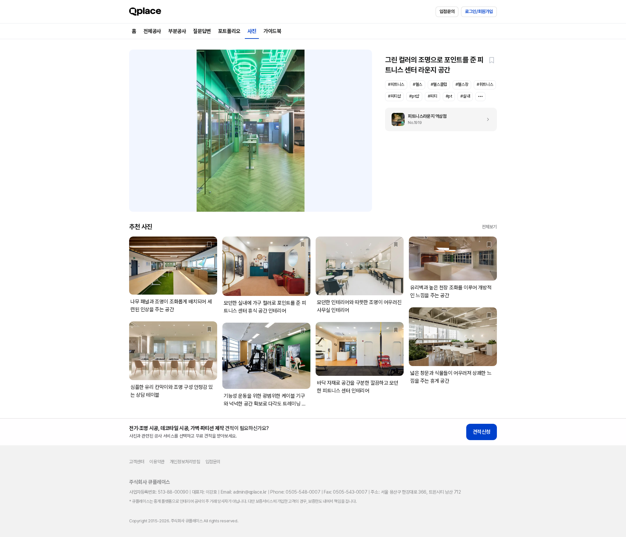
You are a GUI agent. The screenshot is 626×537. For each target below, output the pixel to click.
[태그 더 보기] (480, 96)
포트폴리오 (229, 31)
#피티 (432, 96)
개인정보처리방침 (185, 461)
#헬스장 (461, 84)
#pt (449, 96)
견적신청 (481, 432)
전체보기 (489, 226)
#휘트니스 (485, 84)
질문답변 (202, 31)
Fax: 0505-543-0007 (345, 492)
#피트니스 (396, 84)
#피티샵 (394, 96)
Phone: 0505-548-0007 (295, 492)
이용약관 (156, 461)
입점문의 (447, 11)
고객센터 (136, 461)
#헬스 (417, 84)
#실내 (465, 96)
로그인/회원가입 (479, 11)
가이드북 (272, 31)
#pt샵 (414, 96)
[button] (491, 60)
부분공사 (177, 31)
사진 (251, 31)
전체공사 (152, 31)
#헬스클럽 (439, 84)
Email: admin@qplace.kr (244, 492)
